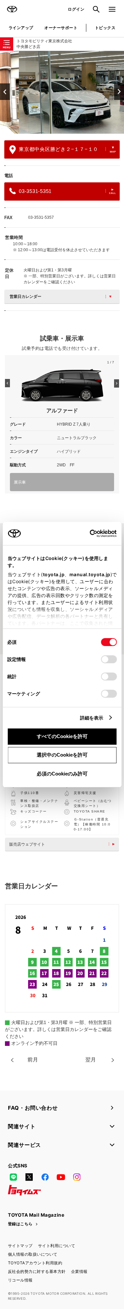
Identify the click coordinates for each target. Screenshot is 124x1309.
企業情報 (79, 1271)
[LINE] (13, 1177)
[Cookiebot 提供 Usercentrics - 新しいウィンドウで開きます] (87, 534)
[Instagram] (76, 1177)
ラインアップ (21, 27)
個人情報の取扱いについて (33, 1254)
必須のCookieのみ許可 (62, 773)
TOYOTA (12, 9)
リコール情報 (20, 1280)
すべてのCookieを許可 (62, 736)
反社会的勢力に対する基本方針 (37, 1271)
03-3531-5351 (35, 191)
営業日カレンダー (25, 296)
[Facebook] (45, 1177)
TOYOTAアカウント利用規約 (35, 1262)
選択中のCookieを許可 (62, 755)
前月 (32, 1059)
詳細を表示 (91, 718)
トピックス (105, 27)
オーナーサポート (60, 27)
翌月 (90, 1059)
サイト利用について (56, 1245)
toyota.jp (53, 574)
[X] (29, 1177)
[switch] (109, 659)
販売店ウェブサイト (27, 844)
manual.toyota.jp (89, 574)
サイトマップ (20, 1245)
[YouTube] (61, 1177)
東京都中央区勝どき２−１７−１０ (58, 149)
